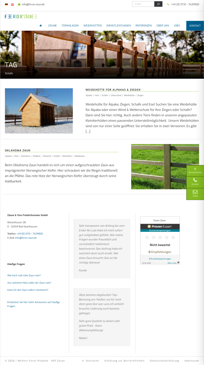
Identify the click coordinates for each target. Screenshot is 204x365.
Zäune (52, 25)
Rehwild (47, 156)
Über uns (163, 25)
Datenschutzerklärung (164, 360)
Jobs (177, 25)
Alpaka (89, 95)
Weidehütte (129, 95)
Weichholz (67, 156)
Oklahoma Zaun (17, 150)
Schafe (105, 95)
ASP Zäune (58, 360)
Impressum (192, 360)
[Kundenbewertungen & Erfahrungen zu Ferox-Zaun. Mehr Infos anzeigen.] (160, 240)
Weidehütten (93, 25)
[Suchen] (158, 4)
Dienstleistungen (118, 25)
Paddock (36, 156)
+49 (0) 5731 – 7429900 (185, 4)
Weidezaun (79, 156)
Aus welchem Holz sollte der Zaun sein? (29, 282)
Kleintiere (25, 156)
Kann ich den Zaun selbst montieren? (27, 290)
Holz (97, 95)
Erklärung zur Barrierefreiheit (125, 360)
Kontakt (195, 25)
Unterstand (116, 95)
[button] (7, 358)
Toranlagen (70, 25)
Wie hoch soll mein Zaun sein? (24, 275)
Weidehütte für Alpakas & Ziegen (113, 89)
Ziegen (140, 95)
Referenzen (144, 25)
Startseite (92, 360)
